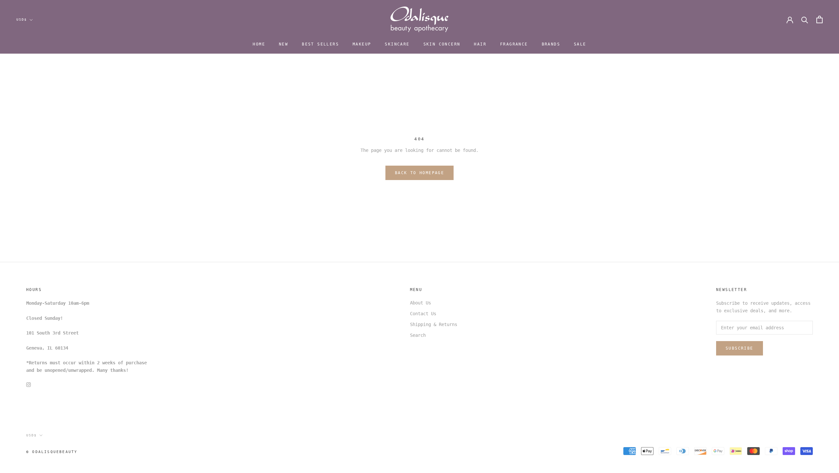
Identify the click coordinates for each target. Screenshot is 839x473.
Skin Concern (441, 44)
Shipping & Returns (433, 324)
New (283, 44)
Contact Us (423, 313)
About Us (420, 302)
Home (259, 44)
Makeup (362, 44)
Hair (480, 44)
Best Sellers (320, 44)
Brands (551, 44)
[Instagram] (28, 384)
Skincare (397, 44)
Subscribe (739, 348)
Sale (580, 44)
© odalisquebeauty (51, 452)
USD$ (21, 19)
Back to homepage (419, 173)
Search (418, 335)
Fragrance (514, 44)
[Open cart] (819, 19)
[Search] (804, 19)
